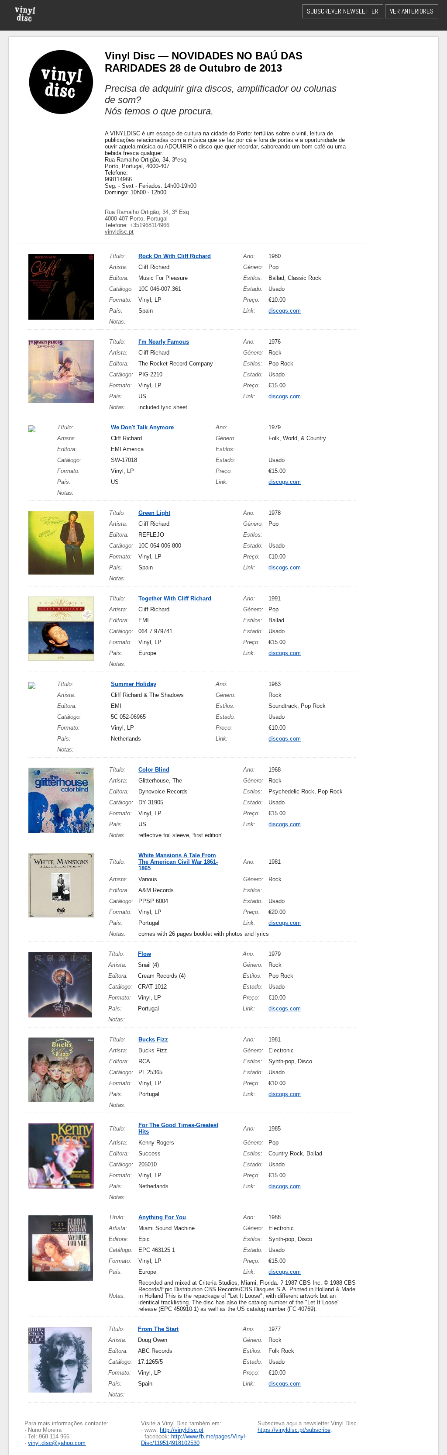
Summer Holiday (133, 684)
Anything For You (162, 1217)
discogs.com (284, 310)
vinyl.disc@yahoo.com (57, 1443)
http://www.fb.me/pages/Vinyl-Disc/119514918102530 (194, 1439)
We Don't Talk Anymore (142, 427)
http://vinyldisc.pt (181, 1430)
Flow (144, 954)
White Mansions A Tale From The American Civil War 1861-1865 (178, 862)
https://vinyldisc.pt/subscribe (294, 1430)
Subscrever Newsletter (342, 11)
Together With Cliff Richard (174, 598)
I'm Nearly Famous (163, 341)
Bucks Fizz (153, 1039)
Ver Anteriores (411, 11)
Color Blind (153, 769)
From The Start (158, 1329)
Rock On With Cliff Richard (174, 256)
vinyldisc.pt (119, 231)
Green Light (154, 513)
